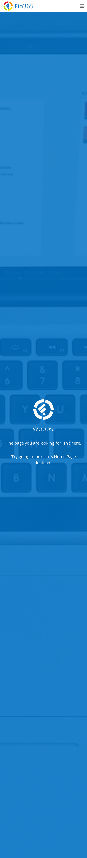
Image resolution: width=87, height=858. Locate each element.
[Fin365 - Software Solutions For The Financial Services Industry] (18, 6)
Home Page (65, 456)
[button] (81, 6)
